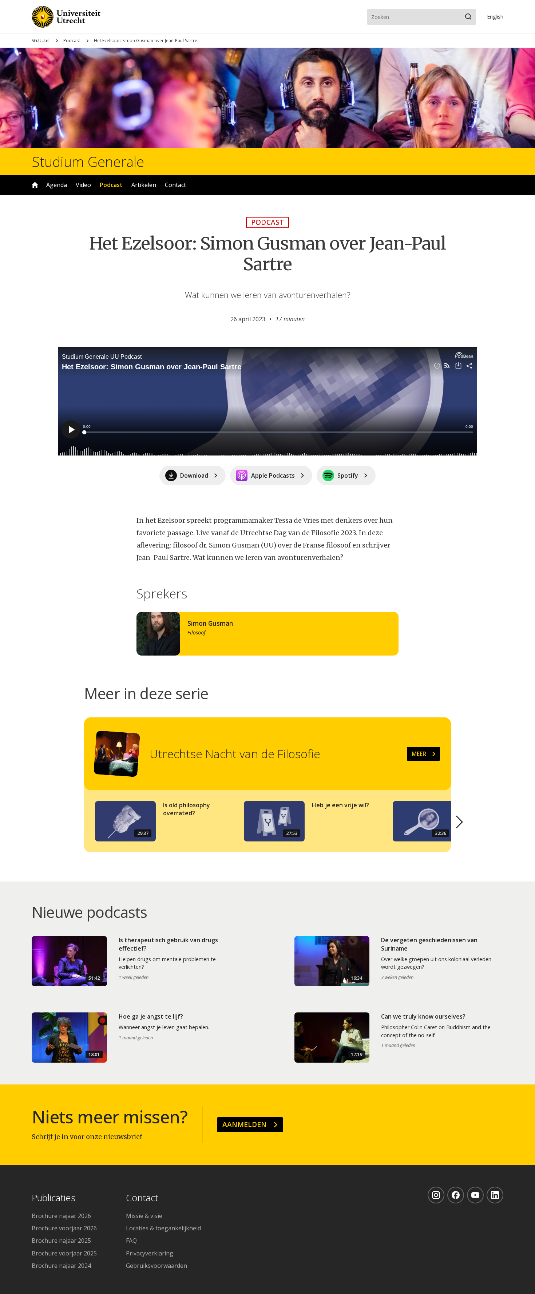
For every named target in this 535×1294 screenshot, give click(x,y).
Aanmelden (244, 1124)
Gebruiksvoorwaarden (156, 1266)
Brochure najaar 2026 (61, 1216)
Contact (175, 185)
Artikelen (143, 185)
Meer (419, 754)
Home (35, 185)
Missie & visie (144, 1216)
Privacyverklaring (149, 1253)
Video (83, 185)
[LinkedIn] (495, 1195)
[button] (459, 822)
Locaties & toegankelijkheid (163, 1228)
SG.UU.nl (40, 40)
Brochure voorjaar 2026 (64, 1228)
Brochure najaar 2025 (61, 1241)
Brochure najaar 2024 (61, 1266)
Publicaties (53, 1198)
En (495, 16)
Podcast (71, 40)
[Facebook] (455, 1195)
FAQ (131, 1241)
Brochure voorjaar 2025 (64, 1253)
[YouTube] (475, 1195)
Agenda (56, 185)
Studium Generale (88, 161)
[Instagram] (436, 1195)
